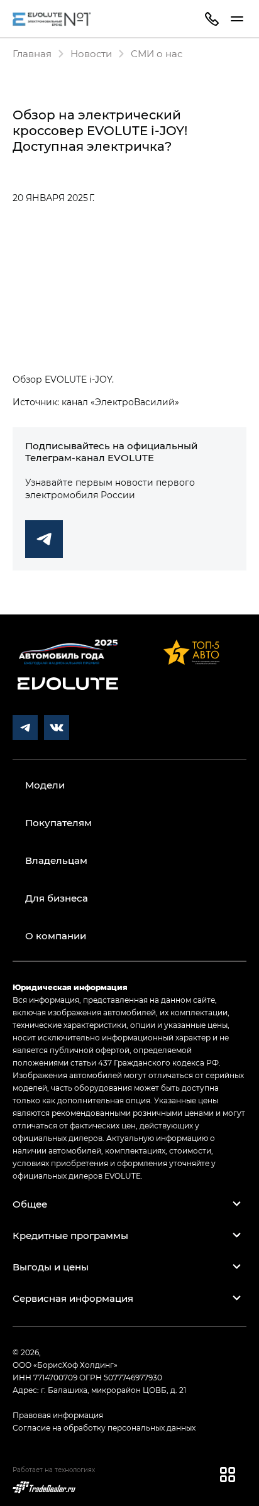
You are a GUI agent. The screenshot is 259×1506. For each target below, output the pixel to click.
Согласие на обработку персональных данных (104, 1427)
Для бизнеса (56, 898)
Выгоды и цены (51, 1266)
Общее (30, 1204)
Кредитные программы (70, 1235)
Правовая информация (58, 1415)
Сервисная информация (73, 1298)
